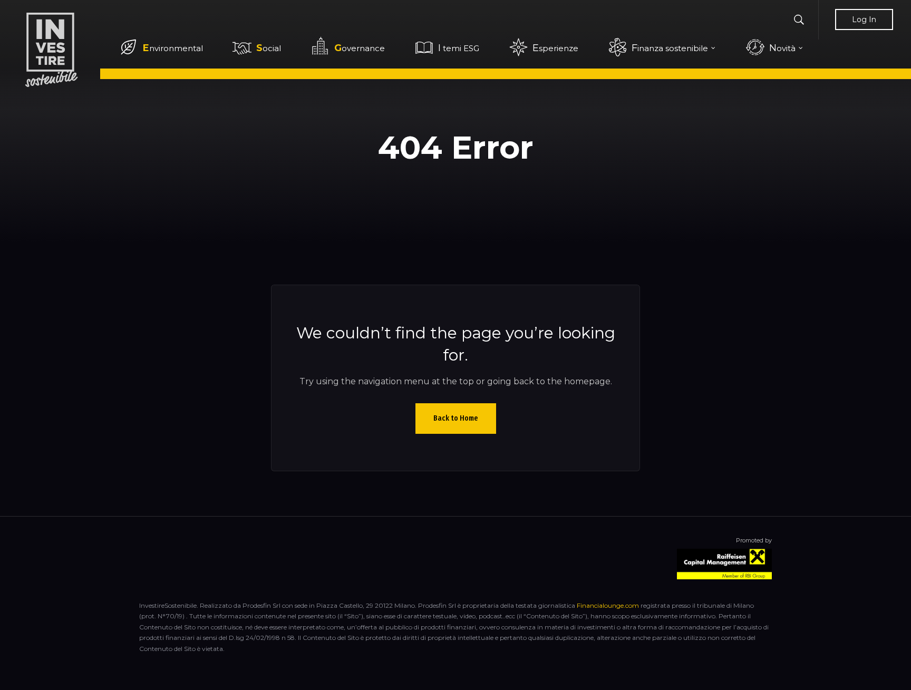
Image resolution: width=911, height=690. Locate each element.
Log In (864, 19)
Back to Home (455, 418)
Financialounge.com (608, 605)
